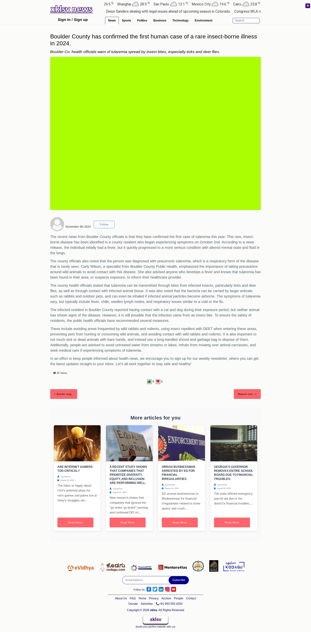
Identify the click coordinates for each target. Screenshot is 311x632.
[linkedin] (161, 589)
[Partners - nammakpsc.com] (142, 566)
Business (159, 20)
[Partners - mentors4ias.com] (173, 566)
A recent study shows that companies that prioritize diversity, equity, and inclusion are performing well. (128, 475)
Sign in (64, 20)
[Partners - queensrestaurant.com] (199, 566)
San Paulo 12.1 (155, 4)
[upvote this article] (149, 381)
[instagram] (167, 589)
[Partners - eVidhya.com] (81, 566)
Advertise (147, 603)
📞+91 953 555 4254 (169, 603)
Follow (104, 224)
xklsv (155, 619)
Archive (166, 598)
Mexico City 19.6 (194, 4)
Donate (133, 603)
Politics (142, 20)
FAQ (133, 598)
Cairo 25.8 (230, 4)
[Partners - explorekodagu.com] (234, 566)
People (178, 598)
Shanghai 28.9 (117, 4)
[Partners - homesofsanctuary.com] (214, 566)
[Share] (307, 5)
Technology (180, 20)
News (112, 20)
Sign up (81, 20)
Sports (126, 20)
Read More (75, 522)
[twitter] (155, 589)
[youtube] (173, 589)
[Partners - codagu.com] (113, 566)
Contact (191, 598)
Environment (203, 20)
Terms (142, 598)
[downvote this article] (158, 381)
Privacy (154, 598)
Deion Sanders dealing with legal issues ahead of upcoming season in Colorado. (153, 11)
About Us (121, 598)
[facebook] (149, 589)
